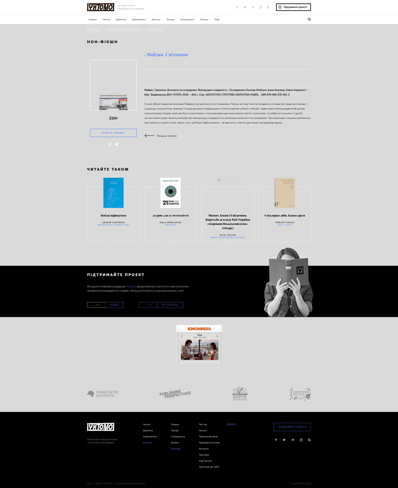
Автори (202, 430)
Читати (106, 19)
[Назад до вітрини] (150, 135)
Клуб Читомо (205, 461)
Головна (94, 30)
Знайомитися (139, 19)
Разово (114, 305)
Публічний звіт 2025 (209, 467)
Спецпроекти (187, 19)
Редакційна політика (209, 442)
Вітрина (204, 19)
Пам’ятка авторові (208, 436)
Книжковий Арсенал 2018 (124, 30)
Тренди (170, 19)
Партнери (204, 454)
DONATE (231, 424)
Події (216, 19)
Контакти (203, 448)
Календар (175, 448)
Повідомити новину (292, 426)
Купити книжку (113, 133)
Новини (92, 19)
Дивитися (121, 19)
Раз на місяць (170, 305)
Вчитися (156, 19)
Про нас (203, 424)
